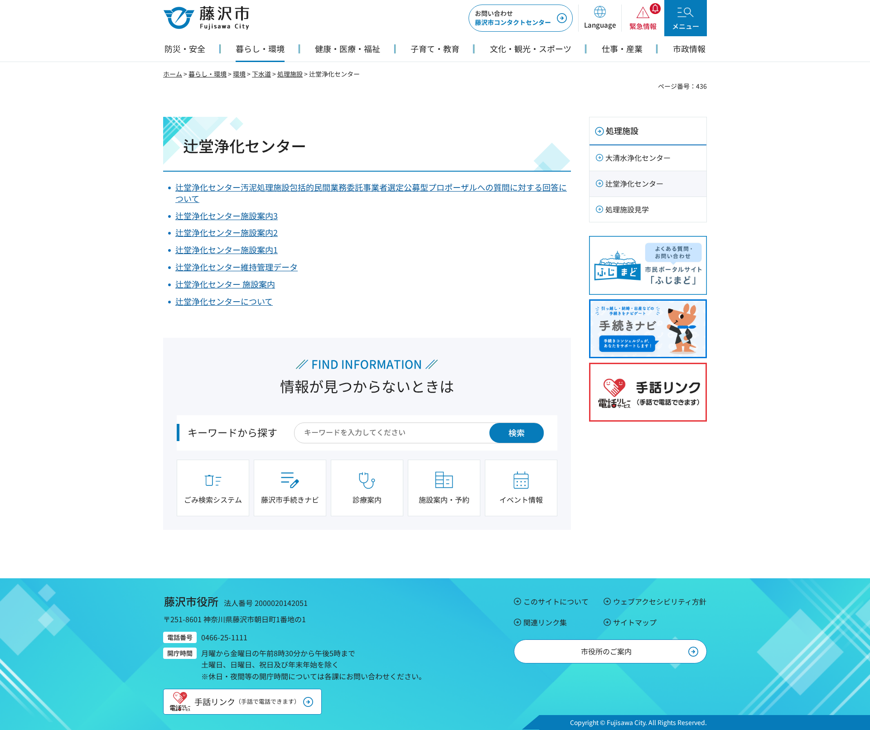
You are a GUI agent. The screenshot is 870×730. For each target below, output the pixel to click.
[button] (599, 18)
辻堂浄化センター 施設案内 (225, 284)
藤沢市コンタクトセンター (513, 18)
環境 (239, 73)
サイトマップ (635, 622)
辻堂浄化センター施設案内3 (226, 215)
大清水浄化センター (638, 157)
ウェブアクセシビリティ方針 (659, 601)
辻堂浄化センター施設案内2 (226, 232)
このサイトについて (556, 601)
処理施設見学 (627, 209)
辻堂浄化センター (634, 183)
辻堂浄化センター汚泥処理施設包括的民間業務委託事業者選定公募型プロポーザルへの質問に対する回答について (371, 192)
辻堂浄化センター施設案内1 (226, 249)
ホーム (172, 73)
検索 (516, 432)
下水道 (261, 73)
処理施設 (290, 73)
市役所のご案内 (606, 651)
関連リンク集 (545, 622)
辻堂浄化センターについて (224, 301)
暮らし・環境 (207, 73)
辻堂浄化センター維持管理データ (236, 267)
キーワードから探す (232, 432)
